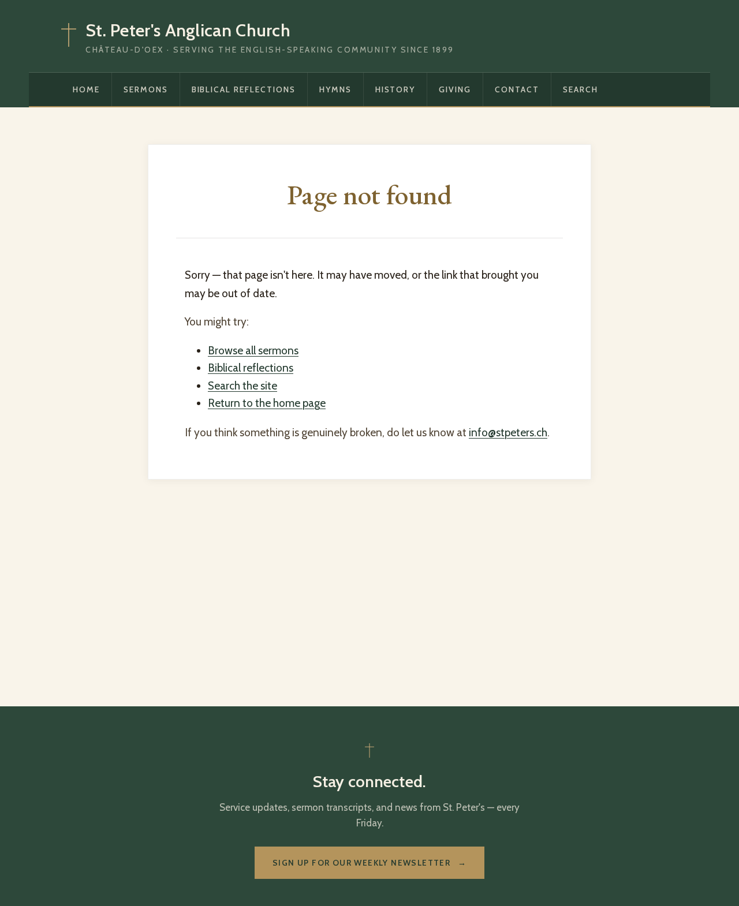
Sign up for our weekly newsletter (369, 863)
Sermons (146, 89)
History (395, 89)
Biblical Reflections (244, 89)
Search (580, 89)
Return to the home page (267, 403)
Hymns (335, 89)
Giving (455, 89)
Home (86, 89)
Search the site (242, 385)
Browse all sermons (253, 350)
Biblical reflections (250, 368)
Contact (517, 89)
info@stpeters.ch (508, 432)
